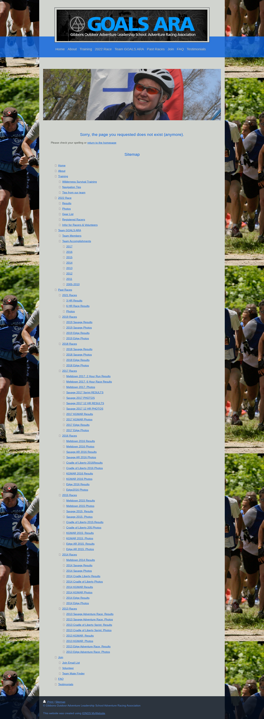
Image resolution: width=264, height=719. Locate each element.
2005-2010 (73, 284)
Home (62, 165)
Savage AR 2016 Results (81, 451)
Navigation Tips (71, 187)
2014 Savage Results (79, 565)
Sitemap (60, 701)
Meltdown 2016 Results (80, 441)
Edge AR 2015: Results (80, 543)
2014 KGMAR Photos (79, 592)
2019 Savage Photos (79, 327)
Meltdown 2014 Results (80, 559)
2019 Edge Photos (77, 338)
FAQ (61, 678)
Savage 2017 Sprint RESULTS (84, 392)
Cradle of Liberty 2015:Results (84, 522)
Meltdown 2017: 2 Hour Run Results (88, 376)
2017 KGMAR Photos (79, 419)
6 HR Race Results (77, 305)
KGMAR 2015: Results (80, 532)
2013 (69, 268)
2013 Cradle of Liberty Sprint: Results (89, 624)
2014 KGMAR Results (79, 587)
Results (66, 203)
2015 (69, 257)
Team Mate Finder (73, 673)
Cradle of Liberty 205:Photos (83, 527)
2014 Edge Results (77, 597)
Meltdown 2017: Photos (80, 387)
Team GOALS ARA (69, 230)
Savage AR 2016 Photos (81, 457)
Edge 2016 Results (77, 484)
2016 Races (69, 435)
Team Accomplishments (76, 241)
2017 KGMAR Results (79, 414)
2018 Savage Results (79, 349)
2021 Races (69, 295)
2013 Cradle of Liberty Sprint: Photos (89, 630)
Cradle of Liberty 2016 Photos (84, 468)
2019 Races (69, 316)
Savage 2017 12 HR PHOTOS (84, 408)
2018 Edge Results (77, 360)
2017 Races (69, 370)
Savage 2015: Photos (79, 516)
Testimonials (65, 684)
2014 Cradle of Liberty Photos (84, 581)
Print (50, 701)
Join (60, 657)
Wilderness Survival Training (79, 181)
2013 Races (69, 608)
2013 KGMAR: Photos (79, 641)
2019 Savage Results (79, 322)
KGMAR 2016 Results (79, 473)
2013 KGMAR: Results (80, 635)
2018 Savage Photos (79, 354)
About (61, 170)
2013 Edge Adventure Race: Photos (88, 651)
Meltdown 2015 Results (80, 500)
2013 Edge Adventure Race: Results (88, 646)
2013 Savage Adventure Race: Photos (89, 619)
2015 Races (69, 495)
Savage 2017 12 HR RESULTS (85, 403)
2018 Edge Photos (77, 365)
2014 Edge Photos (77, 603)
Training (63, 176)
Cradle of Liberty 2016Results (84, 462)
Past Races (65, 289)
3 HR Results (74, 300)
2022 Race (65, 197)
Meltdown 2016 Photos (80, 446)
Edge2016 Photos (77, 489)
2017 (69, 246)
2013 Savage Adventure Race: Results (89, 614)
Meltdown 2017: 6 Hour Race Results (89, 381)
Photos (66, 208)
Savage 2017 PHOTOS (80, 397)
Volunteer (68, 668)
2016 (69, 251)
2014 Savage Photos (79, 570)
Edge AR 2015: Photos (80, 549)
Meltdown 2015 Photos (80, 505)
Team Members (71, 235)
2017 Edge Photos (77, 430)
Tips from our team (73, 192)
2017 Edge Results (77, 424)
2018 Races (69, 343)
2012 (69, 273)
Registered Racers (73, 219)
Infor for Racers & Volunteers (80, 224)
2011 (69, 278)
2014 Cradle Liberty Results (83, 576)
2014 (69, 262)
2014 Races (69, 554)
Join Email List (71, 662)
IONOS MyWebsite (93, 713)
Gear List (67, 214)
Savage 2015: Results (79, 511)
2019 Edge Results (77, 333)
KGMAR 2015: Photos (79, 538)
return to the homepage (101, 142)
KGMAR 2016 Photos (79, 478)
